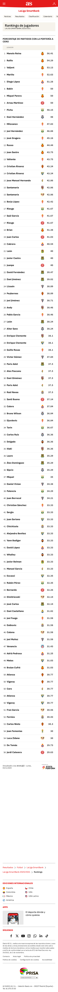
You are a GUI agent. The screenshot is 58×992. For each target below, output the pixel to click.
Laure (10, 455)
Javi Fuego (12, 618)
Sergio (10, 512)
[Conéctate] (54, 3)
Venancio (12, 646)
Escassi (11, 575)
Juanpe (10, 265)
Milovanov (12, 124)
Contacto (6, 956)
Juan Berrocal (14, 498)
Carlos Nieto (13, 724)
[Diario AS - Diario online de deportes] (29, 3)
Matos (10, 660)
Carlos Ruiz (13, 434)
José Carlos (13, 604)
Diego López (13, 81)
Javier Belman (14, 561)
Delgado (11, 441)
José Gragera (13, 138)
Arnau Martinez (15, 102)
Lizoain (10, 286)
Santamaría (13, 187)
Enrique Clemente (16, 335)
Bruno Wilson (14, 413)
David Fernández (16, 272)
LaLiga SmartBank (29, 11)
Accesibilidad (47, 960)
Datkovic (11, 625)
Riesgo (10, 208)
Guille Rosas (13, 350)
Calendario (47, 16)
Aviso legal (17, 956)
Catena (10, 632)
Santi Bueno (13, 399)
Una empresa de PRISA (29, 971)
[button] (29, 977)
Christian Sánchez (16, 505)
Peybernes (12, 293)
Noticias (7, 16)
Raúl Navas (12, 392)
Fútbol (20, 867)
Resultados (19, 16)
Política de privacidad (32, 956)
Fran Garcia (13, 710)
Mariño (10, 74)
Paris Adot (12, 364)
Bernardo (12, 590)
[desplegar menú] (4, 4)
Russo (10, 145)
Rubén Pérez (13, 583)
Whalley (11, 554)
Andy (9, 307)
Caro (9, 688)
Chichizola (12, 526)
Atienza (11, 674)
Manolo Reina (14, 53)
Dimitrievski (13, 597)
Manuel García (14, 568)
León (9, 251)
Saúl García (13, 215)
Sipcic (10, 470)
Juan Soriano (13, 519)
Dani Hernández (15, 117)
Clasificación (34, 16)
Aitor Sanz (12, 328)
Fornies (11, 717)
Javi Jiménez (13, 300)
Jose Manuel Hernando (19, 180)
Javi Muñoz (12, 639)
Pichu (10, 110)
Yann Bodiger (14, 540)
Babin (10, 88)
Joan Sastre (13, 152)
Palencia (11, 491)
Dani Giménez (14, 378)
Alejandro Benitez (16, 533)
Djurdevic (12, 420)
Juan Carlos (13, 237)
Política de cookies (10, 960)
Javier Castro (14, 258)
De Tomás (12, 745)
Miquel (10, 477)
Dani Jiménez (14, 279)
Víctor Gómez (14, 357)
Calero (10, 406)
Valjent (10, 67)
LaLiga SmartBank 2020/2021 (16, 872)
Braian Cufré (13, 667)
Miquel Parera (14, 95)
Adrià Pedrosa (14, 653)
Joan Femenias (14, 731)
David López (13, 547)
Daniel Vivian (14, 484)
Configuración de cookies (29, 960)
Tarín (9, 427)
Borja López (13, 201)
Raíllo (10, 60)
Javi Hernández (15, 131)
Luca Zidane (13, 738)
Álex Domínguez (15, 463)
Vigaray (11, 681)
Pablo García (13, 314)
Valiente (11, 159)
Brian (9, 230)
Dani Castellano (15, 611)
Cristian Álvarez (15, 166)
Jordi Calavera (14, 752)
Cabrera (11, 244)
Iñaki (9, 448)
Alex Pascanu (14, 371)
